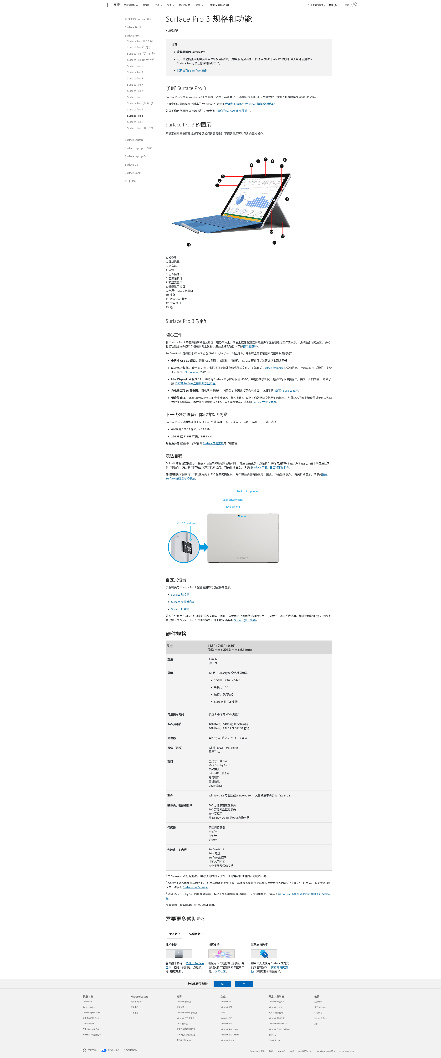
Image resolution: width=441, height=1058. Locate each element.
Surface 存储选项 (273, 368)
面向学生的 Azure (184, 1040)
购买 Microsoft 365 (219, 4)
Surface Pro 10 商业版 (140, 60)
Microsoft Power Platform (279, 1029)
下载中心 (134, 1007)
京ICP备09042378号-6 (325, 1051)
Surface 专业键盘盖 (264, 402)
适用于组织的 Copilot (92, 1018)
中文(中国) (92, 1050)
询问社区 (220, 971)
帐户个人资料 (136, 1001)
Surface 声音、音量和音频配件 (270, 467)
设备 (169, 4)
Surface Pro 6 (135, 97)
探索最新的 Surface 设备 (192, 70)
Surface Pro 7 (135, 91)
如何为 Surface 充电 (286, 390)
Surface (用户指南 (245, 620)
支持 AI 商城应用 (276, 1012)
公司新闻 (318, 1012)
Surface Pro (132, 35)
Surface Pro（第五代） (141, 103)
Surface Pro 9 (135, 72)
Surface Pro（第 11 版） (141, 53)
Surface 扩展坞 (180, 609)
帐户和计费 (184, 4)
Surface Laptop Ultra (91, 1012)
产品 (157, 4)
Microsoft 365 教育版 (185, 1018)
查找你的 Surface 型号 (138, 19)
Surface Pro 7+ (136, 84)
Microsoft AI (225, 1001)
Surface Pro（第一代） (141, 128)
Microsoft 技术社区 (277, 1018)
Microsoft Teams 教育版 (187, 1012)
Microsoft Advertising (229, 1029)
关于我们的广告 (305, 1051)
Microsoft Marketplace (278, 1023)
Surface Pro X (135, 66)
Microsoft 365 (131, 4)
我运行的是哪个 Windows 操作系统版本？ (250, 104)
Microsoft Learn (275, 1007)
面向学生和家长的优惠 (186, 1034)
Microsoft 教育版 (184, 1001)
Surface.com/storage (195, 887)
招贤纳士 (318, 1001)
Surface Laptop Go (136, 156)
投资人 (317, 1023)
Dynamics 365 (226, 1018)
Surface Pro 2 (135, 122)
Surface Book (133, 173)
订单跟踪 (134, 1012)
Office (146, 4)
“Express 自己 (193, 372)
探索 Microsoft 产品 (91, 1029)
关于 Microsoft (320, 1007)
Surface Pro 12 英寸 (139, 47)
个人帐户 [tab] (174, 934)
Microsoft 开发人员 (277, 1001)
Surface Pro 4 (135, 109)
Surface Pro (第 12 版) (140, 41)
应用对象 (173, 30)
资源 (198, 4)
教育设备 (180, 1007)
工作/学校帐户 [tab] (194, 934)
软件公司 (272, 1034)
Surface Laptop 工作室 (138, 148)
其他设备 (130, 181)
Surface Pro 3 (135, 115)
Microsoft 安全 (226, 1007)
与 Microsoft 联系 (257, 1051)
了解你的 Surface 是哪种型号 (232, 111)
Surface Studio (133, 27)
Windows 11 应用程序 (92, 1034)
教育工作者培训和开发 (186, 1029)
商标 (292, 1051)
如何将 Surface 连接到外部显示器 (195, 383)
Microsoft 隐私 (320, 1018)
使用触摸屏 (250, 346)
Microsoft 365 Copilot (229, 1034)
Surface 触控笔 (180, 594)
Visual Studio (274, 1040)
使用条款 (281, 1051)
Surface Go (131, 164)
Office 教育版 (182, 1023)
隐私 (271, 1051)
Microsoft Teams (227, 1040)
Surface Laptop (134, 139)
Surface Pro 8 (135, 78)
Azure (222, 1012)
